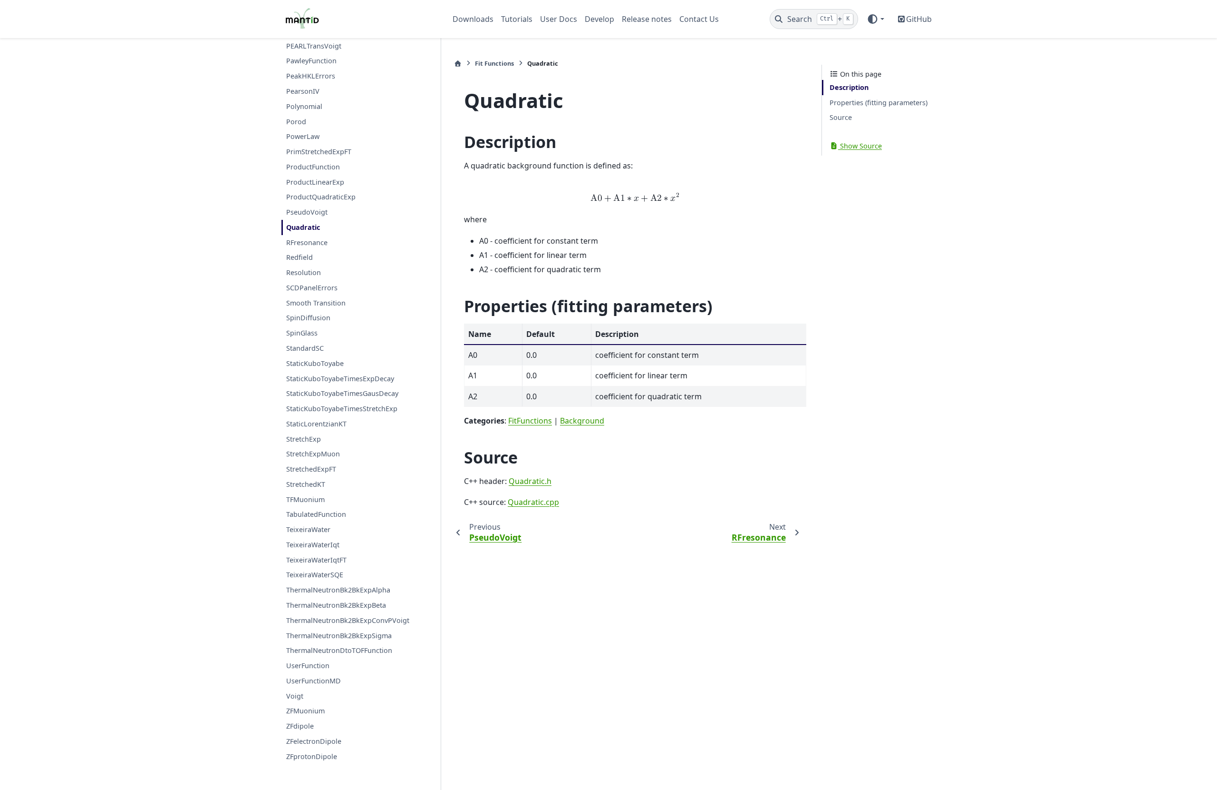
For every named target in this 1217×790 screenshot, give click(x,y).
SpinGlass (302, 332)
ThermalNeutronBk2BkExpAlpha (338, 589)
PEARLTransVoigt (313, 45)
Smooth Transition (316, 302)
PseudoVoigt (307, 212)
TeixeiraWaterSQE (314, 574)
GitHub (919, 19)
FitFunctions (530, 420)
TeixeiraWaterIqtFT (316, 559)
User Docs (558, 19)
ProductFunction (313, 166)
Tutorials (516, 19)
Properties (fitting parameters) (878, 102)
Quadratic (303, 227)
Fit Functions (494, 63)
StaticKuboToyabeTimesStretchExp (341, 408)
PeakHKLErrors (310, 75)
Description (849, 87)
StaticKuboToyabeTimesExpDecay (340, 378)
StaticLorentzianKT (316, 423)
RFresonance (307, 242)
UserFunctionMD (313, 680)
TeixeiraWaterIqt (312, 544)
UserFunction (307, 665)
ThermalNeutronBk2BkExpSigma (339, 635)
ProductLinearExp (315, 182)
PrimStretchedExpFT (318, 151)
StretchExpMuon (313, 453)
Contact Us (699, 19)
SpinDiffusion (308, 317)
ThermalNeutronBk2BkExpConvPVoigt (347, 620)
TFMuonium (305, 499)
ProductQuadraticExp (321, 196)
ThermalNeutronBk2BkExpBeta (336, 605)
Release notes (647, 19)
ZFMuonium (305, 710)
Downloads (473, 19)
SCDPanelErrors (312, 287)
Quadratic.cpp (533, 502)
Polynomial (304, 106)
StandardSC (305, 348)
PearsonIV (302, 91)
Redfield (299, 257)
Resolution (303, 272)
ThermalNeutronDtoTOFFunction (339, 650)
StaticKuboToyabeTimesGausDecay (342, 393)
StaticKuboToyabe (315, 363)
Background (582, 420)
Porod (296, 121)
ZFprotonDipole (311, 756)
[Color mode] (875, 19)
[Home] (458, 64)
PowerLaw (302, 136)
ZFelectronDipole (313, 741)
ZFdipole (300, 726)
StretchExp (303, 439)
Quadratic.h (530, 481)
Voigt (294, 696)
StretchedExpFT (311, 469)
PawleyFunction (311, 60)
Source (841, 117)
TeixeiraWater (308, 529)
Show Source (860, 145)
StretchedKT (305, 484)
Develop (599, 19)
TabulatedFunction (316, 514)
